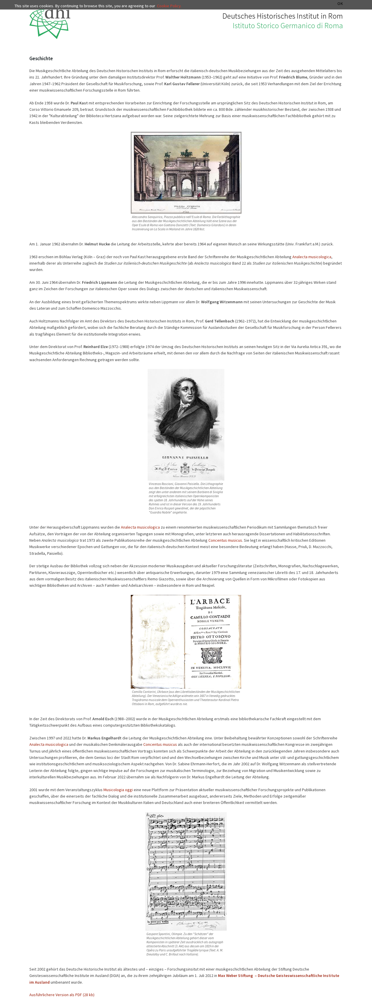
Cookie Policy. (169, 5)
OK (340, 3)
